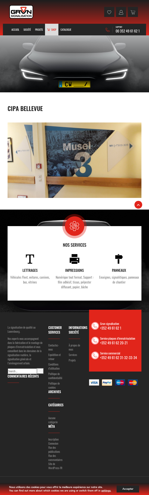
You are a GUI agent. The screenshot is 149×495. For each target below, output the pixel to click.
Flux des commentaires (55, 458)
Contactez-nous (53, 347)
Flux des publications (54, 449)
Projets (39, 29)
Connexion (53, 443)
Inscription (53, 439)
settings (106, 490)
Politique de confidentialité (55, 376)
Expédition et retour (54, 357)
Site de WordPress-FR (55, 466)
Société (27, 29)
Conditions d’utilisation (54, 366)
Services (73, 355)
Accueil (15, 29)
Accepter (127, 489)
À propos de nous (74, 347)
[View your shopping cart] (133, 12)
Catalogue (66, 29)
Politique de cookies (54, 385)
